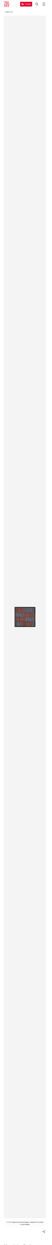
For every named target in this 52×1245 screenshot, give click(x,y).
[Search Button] (37, 4)
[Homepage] (6, 4)
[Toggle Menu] (44, 4)
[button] (44, 1231)
